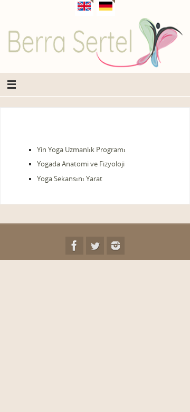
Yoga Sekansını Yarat (69, 178)
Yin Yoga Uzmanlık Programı (81, 149)
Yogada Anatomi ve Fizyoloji (81, 164)
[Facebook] (74, 246)
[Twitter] (95, 246)
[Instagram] (116, 246)
